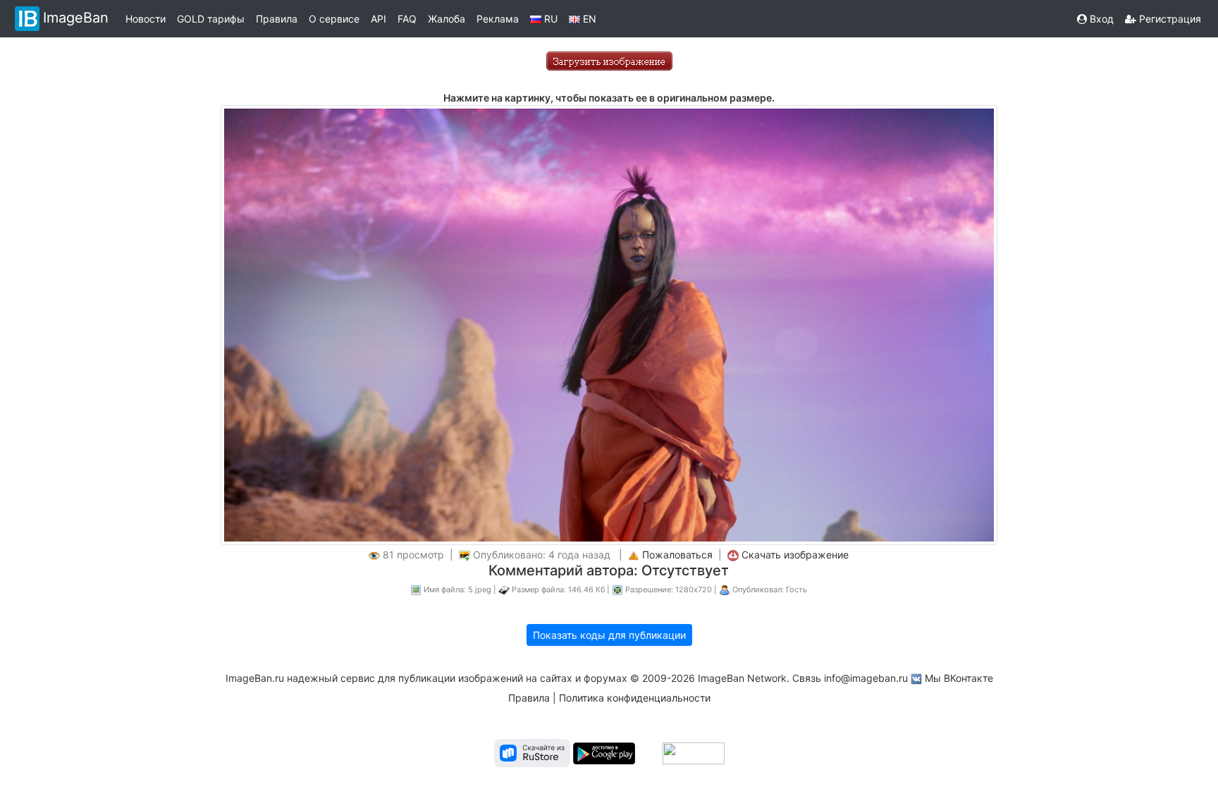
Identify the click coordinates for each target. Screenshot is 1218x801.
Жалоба (446, 19)
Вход (1100, 19)
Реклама (497, 19)
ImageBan (76, 17)
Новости (145, 19)
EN (588, 19)
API (378, 19)
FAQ (407, 19)
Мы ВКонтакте (959, 678)
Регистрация (1168, 19)
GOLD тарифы (211, 19)
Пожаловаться (677, 555)
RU (549, 19)
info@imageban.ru (866, 678)
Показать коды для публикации (609, 635)
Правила (276, 19)
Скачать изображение (795, 555)
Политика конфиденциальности (634, 698)
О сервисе (334, 19)
